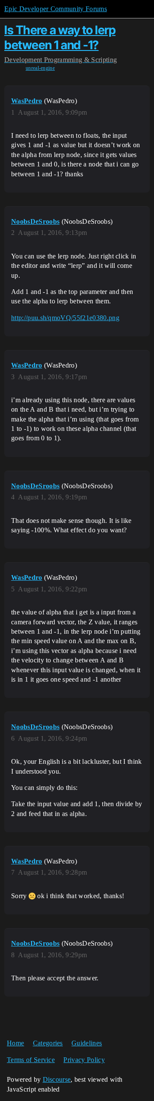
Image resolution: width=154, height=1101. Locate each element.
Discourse (57, 1079)
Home (15, 1043)
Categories (48, 1043)
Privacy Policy (83, 1059)
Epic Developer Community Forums (55, 8)
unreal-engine (40, 68)
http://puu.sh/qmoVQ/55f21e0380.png (65, 317)
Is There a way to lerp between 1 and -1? (60, 37)
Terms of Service (31, 1059)
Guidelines (86, 1043)
